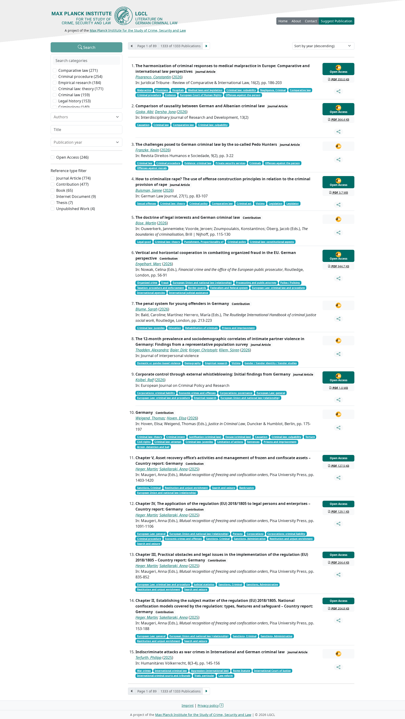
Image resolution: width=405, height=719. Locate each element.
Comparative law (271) (78, 70)
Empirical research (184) (79, 82)
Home (283, 21)
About (296, 21)
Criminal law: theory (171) (80, 88)
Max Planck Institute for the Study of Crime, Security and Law (138, 30)
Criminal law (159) (74, 94)
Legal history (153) (74, 101)
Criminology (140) (74, 107)
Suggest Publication (336, 21)
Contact (311, 21)
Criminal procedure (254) (80, 76)
